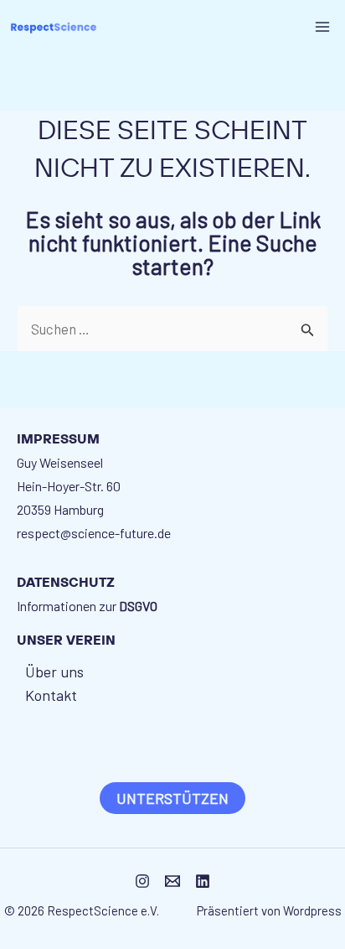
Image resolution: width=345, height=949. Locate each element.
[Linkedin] (202, 881)
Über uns (54, 671)
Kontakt (51, 695)
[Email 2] (172, 881)
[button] (172, 798)
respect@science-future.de (94, 533)
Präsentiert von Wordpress (269, 910)
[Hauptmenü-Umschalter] (323, 27)
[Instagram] (142, 881)
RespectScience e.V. (105, 910)
